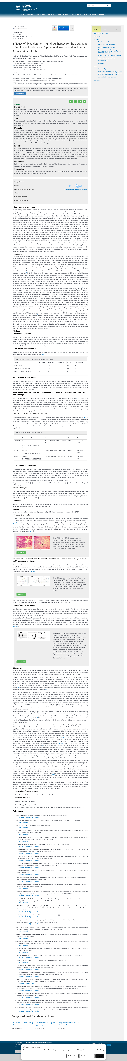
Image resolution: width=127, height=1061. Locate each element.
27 (42, 745)
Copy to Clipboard (20, 93)
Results (96, 66)
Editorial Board (40, 14)
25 (76, 713)
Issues (50, 14)
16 (68, 479)
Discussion (97, 80)
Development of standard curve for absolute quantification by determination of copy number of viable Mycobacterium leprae (110, 73)
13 (20, 308)
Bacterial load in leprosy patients (107, 77)
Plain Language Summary (101, 33)
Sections (96, 30)
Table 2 (85, 417)
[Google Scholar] (34, 817)
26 (37, 717)
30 (54, 774)
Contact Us (102, 14)
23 (46, 689)
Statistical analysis (103, 60)
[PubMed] (27, 817)
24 (58, 696)
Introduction (97, 36)
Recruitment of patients (104, 42)
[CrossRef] (22, 817)
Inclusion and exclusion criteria (106, 44)
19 (65, 679)
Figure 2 (32, 571)
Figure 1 (30, 531)
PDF (72, 28)
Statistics (106, 30)
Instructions (75, 14)
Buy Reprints (64, 28)
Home (23, 14)
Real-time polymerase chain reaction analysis (110, 55)
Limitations (101, 63)
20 (87, 681)
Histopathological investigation (106, 47)
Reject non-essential (87, 1056)
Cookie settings (72, 1056)
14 (37, 314)
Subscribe (93, 14)
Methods (96, 39)
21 (18, 685)
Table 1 (43, 354)
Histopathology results (104, 69)
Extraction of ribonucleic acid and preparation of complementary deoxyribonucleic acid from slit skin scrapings (110, 51)
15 (76, 398)
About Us (30, 14)
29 (52, 774)
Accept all (100, 1056)
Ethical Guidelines (62, 14)
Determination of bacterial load (106, 58)
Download (116, 30)
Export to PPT (21, 552)
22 (18, 687)
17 (45, 679)
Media (86, 14)
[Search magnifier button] (110, 5)
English (17, 28)
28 (52, 749)
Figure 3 (15, 626)
